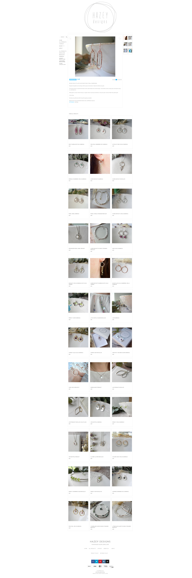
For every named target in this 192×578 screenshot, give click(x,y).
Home (60, 40)
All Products (62, 42)
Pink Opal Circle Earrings (75, 526)
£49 (91, 286)
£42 (69, 146)
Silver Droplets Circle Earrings (120, 213)
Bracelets (62, 54)
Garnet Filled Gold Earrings (76, 352)
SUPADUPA (100, 572)
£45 (91, 319)
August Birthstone (62, 59)
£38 (113, 146)
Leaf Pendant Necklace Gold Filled (77, 422)
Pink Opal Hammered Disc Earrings (99, 144)
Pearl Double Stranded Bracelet (99, 213)
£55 (69, 389)
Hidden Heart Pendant (96, 387)
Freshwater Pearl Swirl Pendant (77, 248)
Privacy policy (94, 553)
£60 (91, 215)
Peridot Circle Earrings (118, 422)
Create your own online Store (100, 573)
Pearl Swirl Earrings (74, 213)
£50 (113, 180)
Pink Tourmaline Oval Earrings (76, 144)
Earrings (61, 56)
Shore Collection (62, 64)
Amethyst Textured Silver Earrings (121, 352)
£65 (91, 251)
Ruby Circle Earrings (117, 248)
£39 (69, 180)
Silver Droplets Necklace (118, 179)
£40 (91, 146)
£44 (91, 180)
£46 (69, 354)
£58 (91, 529)
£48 (91, 423)
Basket (106, 548)
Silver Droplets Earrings (97, 179)
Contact (61, 43)
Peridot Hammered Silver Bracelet (77, 491)
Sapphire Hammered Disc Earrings (120, 491)
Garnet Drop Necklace (96, 352)
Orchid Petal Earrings (96, 422)
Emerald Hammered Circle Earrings (77, 179)
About (61, 48)
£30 (113, 250)
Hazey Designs (100, 542)
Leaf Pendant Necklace (118, 387)
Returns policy (104, 553)
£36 (113, 493)
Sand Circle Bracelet (74, 387)
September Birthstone (62, 61)
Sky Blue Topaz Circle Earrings (120, 144)
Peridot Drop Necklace (96, 491)
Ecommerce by (100, 570)
